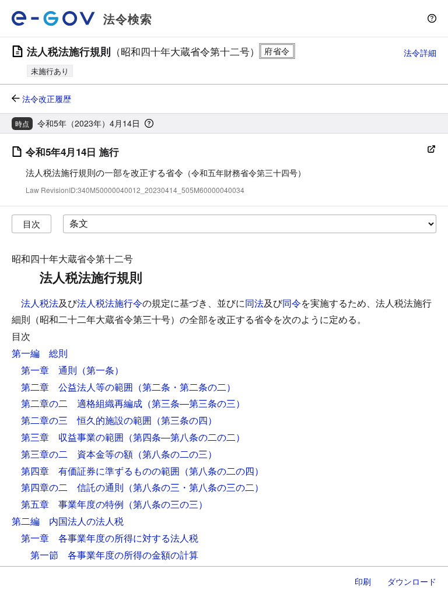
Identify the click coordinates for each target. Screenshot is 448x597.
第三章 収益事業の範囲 (72, 437)
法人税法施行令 (109, 303)
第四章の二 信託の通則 (72, 487)
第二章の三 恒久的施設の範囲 (86, 420)
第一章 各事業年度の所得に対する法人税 (109, 538)
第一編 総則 (40, 353)
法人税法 (39, 303)
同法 (254, 303)
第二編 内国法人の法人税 (68, 521)
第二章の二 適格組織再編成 (81, 403)
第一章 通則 (49, 370)
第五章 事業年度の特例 (72, 504)
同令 (291, 303)
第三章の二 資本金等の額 (77, 454)
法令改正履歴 (46, 98)
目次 (31, 223)
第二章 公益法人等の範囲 (77, 387)
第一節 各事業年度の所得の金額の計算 (114, 554)
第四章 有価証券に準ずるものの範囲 (100, 470)
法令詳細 (420, 52)
